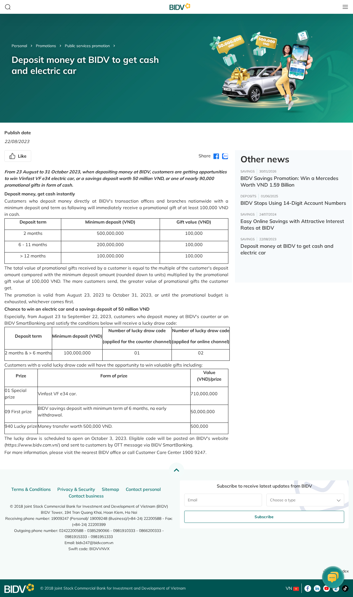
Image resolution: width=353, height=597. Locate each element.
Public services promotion (87, 45)
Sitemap (110, 489)
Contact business (86, 496)
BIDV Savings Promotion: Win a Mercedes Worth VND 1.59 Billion (289, 181)
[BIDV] (19, 588)
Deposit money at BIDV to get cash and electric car (286, 249)
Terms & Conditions (31, 489)
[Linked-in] (317, 588)
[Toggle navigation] (345, 7)
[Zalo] (336, 588)
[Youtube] (326, 588)
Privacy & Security (76, 489)
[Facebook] (307, 588)
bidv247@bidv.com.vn (94, 542)
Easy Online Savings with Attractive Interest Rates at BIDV (292, 224)
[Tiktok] (345, 588)
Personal (19, 45)
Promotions (46, 45)
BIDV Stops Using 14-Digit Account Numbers (293, 203)
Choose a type (283, 499)
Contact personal (143, 489)
